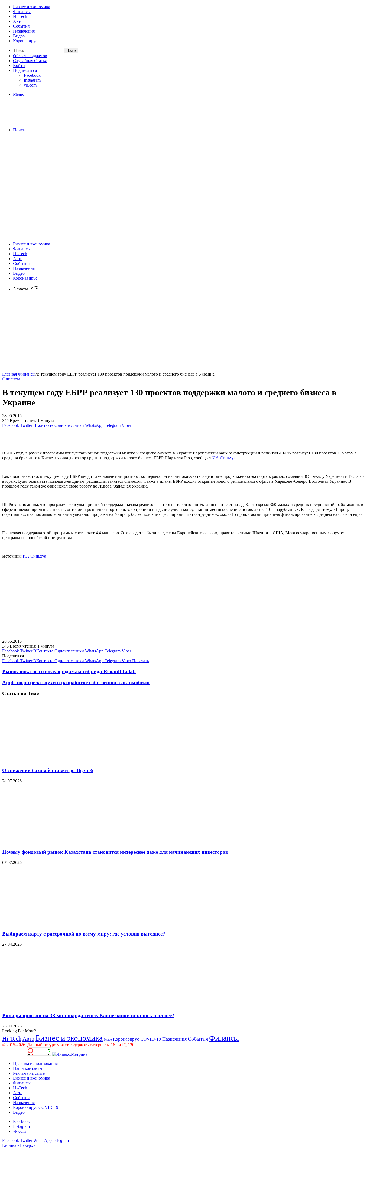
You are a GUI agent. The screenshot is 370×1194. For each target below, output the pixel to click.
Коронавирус (25, 41)
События (21, 26)
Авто (17, 21)
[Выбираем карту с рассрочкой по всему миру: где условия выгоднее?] (55, 923)
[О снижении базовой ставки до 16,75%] (55, 759)
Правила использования (35, 1063)
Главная (9, 374)
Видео (19, 36)
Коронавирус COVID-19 (137, 1039)
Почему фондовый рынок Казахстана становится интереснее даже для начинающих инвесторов (115, 852)
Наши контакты (27, 1068)
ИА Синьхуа (224, 458)
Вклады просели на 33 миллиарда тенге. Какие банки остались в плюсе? (88, 1015)
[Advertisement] (185, 175)
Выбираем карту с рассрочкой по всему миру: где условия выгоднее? (83, 934)
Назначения (24, 31)
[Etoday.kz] (42, 120)
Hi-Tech (20, 16)
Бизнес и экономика (31, 6)
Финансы (22, 11)
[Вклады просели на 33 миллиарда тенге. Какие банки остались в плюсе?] (55, 1005)
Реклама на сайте (29, 1073)
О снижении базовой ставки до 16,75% (47, 770)
